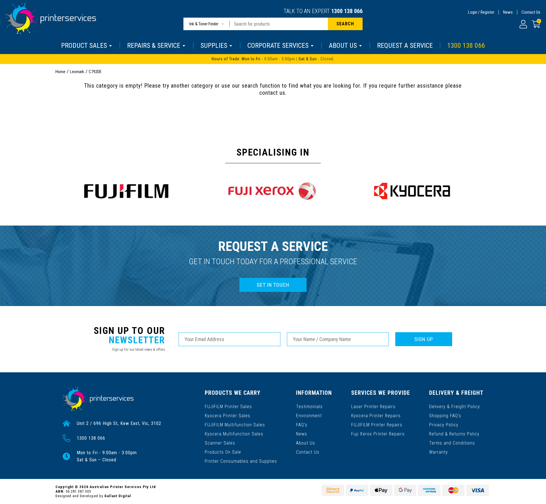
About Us (305, 443)
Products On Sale (223, 452)
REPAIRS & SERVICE (153, 45)
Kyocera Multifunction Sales (234, 434)
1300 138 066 (347, 11)
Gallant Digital (117, 496)
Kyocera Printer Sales (227, 415)
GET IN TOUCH (273, 285)
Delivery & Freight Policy (454, 406)
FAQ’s (301, 424)
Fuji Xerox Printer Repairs (378, 434)
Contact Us (531, 12)
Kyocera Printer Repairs (376, 415)
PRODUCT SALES (84, 45)
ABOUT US (343, 45)
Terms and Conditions (452, 443)
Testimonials (309, 406)
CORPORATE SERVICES (278, 45)
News (508, 12)
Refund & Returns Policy (454, 434)
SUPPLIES (213, 45)
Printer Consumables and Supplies (241, 461)
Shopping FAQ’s (445, 415)
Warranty (438, 452)
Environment (309, 415)
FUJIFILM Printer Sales (228, 406)
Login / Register (481, 12)
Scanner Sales (220, 443)
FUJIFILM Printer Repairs (376, 424)
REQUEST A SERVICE (405, 45)
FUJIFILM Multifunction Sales (235, 424)
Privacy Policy (443, 424)
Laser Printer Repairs (373, 406)
